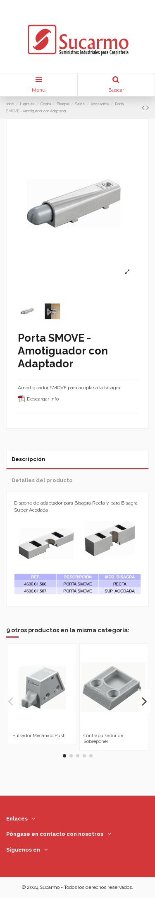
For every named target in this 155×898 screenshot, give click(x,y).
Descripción (28, 459)
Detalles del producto (42, 480)
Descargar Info (42, 399)
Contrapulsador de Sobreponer (103, 738)
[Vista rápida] (47, 727)
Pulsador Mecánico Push (39, 735)
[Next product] (147, 107)
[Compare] (37, 727)
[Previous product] (144, 107)
